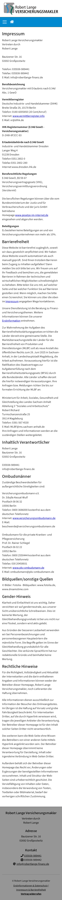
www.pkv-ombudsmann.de (28, 568)
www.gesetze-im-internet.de (31, 215)
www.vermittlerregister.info (29, 116)
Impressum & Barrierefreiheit (31, 890)
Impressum (12, 301)
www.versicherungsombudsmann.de (34, 518)
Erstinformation (11, 321)
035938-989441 (33, 856)
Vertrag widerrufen (31, 894)
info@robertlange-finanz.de (33, 864)
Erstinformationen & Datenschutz (30, 885)
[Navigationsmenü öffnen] (4, 22)
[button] (12, 22)
